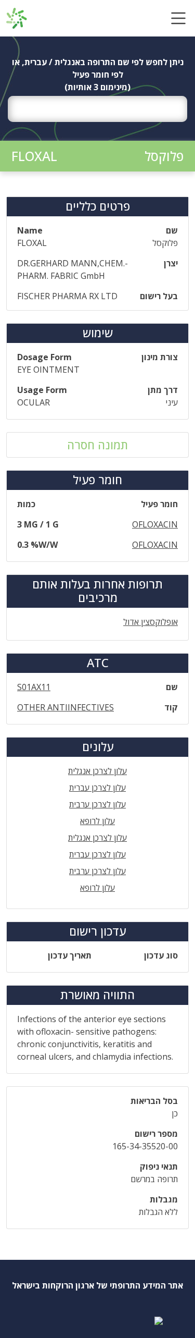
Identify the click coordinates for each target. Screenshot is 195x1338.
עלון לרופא (97, 821)
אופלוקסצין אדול (150, 622)
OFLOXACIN (155, 524)
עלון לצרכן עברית (97, 787)
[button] (178, 18)
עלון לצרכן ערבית (97, 804)
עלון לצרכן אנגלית (97, 771)
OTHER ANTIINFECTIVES (65, 707)
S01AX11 (33, 687)
